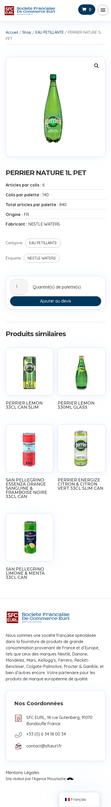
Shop (26, 32)
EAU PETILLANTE (49, 32)
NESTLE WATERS (42, 258)
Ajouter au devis (55, 301)
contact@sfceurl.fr (44, 745)
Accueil (12, 32)
